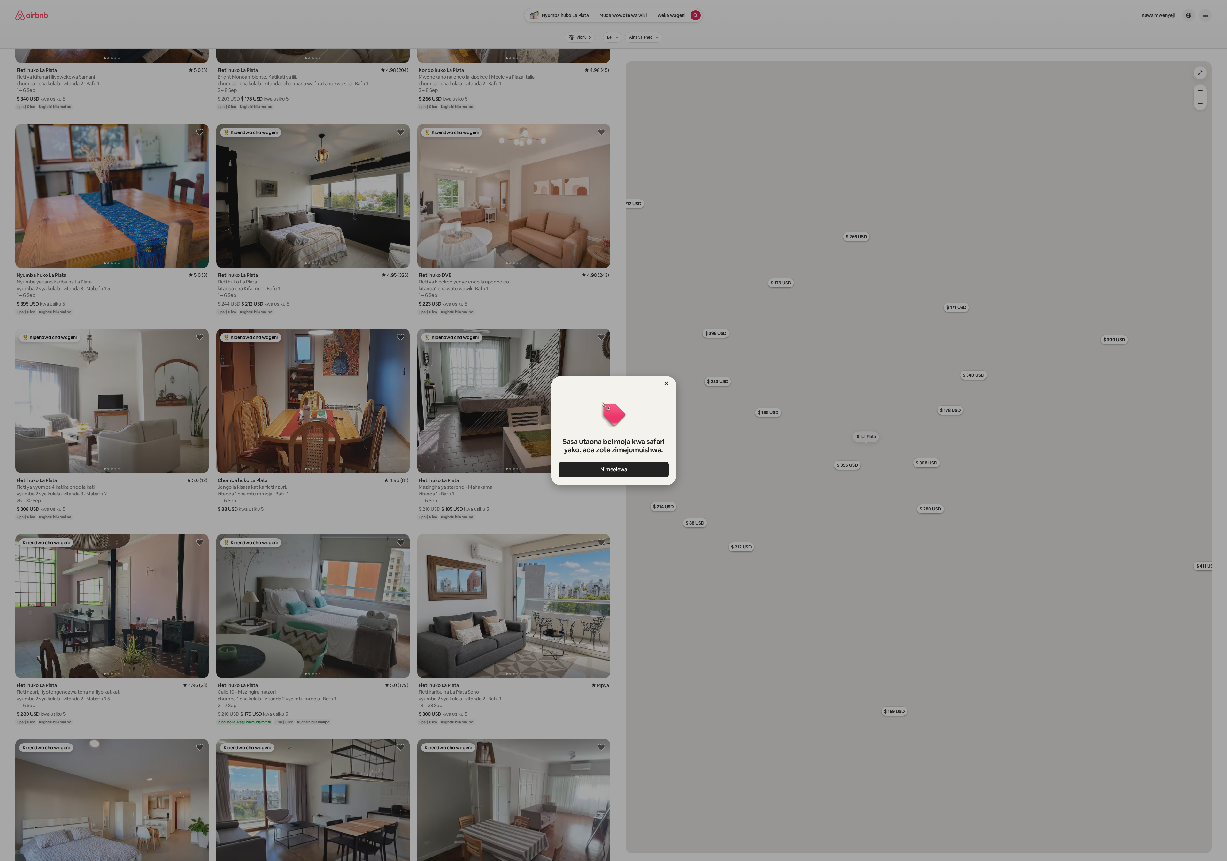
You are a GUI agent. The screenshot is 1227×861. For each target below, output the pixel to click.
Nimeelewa (613, 469)
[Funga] (666, 383)
